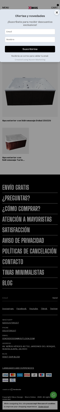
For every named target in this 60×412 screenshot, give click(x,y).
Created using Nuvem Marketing (30, 59)
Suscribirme (30, 49)
